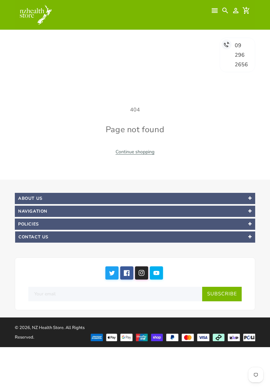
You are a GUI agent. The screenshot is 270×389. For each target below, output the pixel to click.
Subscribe (222, 293)
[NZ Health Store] (172, 337)
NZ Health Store (48, 328)
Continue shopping (135, 152)
